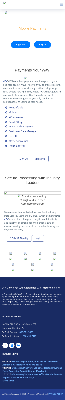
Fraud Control (17, 146)
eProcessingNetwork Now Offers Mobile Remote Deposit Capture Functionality (32, 376)
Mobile (12, 112)
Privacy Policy (55, 393)
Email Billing (15, 122)
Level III (13, 136)
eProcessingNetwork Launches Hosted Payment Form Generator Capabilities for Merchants (32, 369)
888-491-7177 (29, 336)
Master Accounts (18, 141)
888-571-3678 (26, 332)
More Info (40, 158)
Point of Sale (16, 107)
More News (8, 380)
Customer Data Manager (23, 131)
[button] (11, 253)
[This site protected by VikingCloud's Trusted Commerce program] (33, 200)
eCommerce (16, 117)
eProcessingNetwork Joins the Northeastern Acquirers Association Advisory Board (30, 363)
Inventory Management (22, 126)
